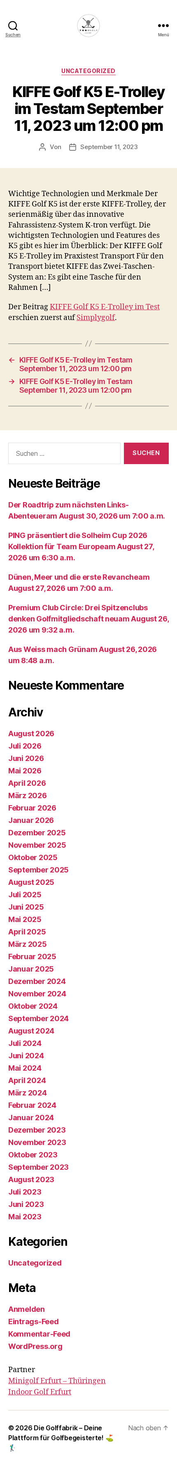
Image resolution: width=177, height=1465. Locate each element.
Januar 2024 (31, 1117)
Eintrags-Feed (33, 1321)
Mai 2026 (25, 770)
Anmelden (26, 1309)
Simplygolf (96, 317)
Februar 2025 (32, 956)
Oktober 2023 (33, 1154)
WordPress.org (35, 1346)
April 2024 (27, 1080)
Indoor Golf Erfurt (39, 1392)
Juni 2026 (26, 758)
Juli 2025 (25, 894)
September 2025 (38, 869)
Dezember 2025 (37, 832)
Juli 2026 (25, 746)
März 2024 (27, 1092)
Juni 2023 (26, 1204)
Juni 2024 (26, 1055)
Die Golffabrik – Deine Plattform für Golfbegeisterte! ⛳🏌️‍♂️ (60, 1438)
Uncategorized (88, 70)
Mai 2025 (25, 919)
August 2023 (31, 1179)
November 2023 (37, 1142)
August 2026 (31, 733)
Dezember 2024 (37, 981)
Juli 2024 (25, 1043)
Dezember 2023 (37, 1130)
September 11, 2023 (108, 147)
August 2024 (31, 1030)
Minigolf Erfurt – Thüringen (57, 1381)
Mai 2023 (25, 1216)
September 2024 (38, 1018)
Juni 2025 (26, 907)
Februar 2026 (32, 808)
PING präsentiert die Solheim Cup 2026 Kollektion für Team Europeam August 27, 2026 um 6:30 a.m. (81, 546)
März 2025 (27, 944)
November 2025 (37, 845)
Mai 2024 (25, 1068)
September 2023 (38, 1167)
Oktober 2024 (33, 1006)
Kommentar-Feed (39, 1334)
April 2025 (27, 931)
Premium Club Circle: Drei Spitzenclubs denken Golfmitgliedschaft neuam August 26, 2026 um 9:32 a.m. (88, 618)
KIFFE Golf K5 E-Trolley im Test (105, 307)
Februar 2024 (32, 1105)
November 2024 (37, 993)
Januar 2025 (31, 969)
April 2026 (27, 783)
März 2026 (27, 795)
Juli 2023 (25, 1192)
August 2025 (31, 882)
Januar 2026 (31, 820)
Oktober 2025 (33, 857)
